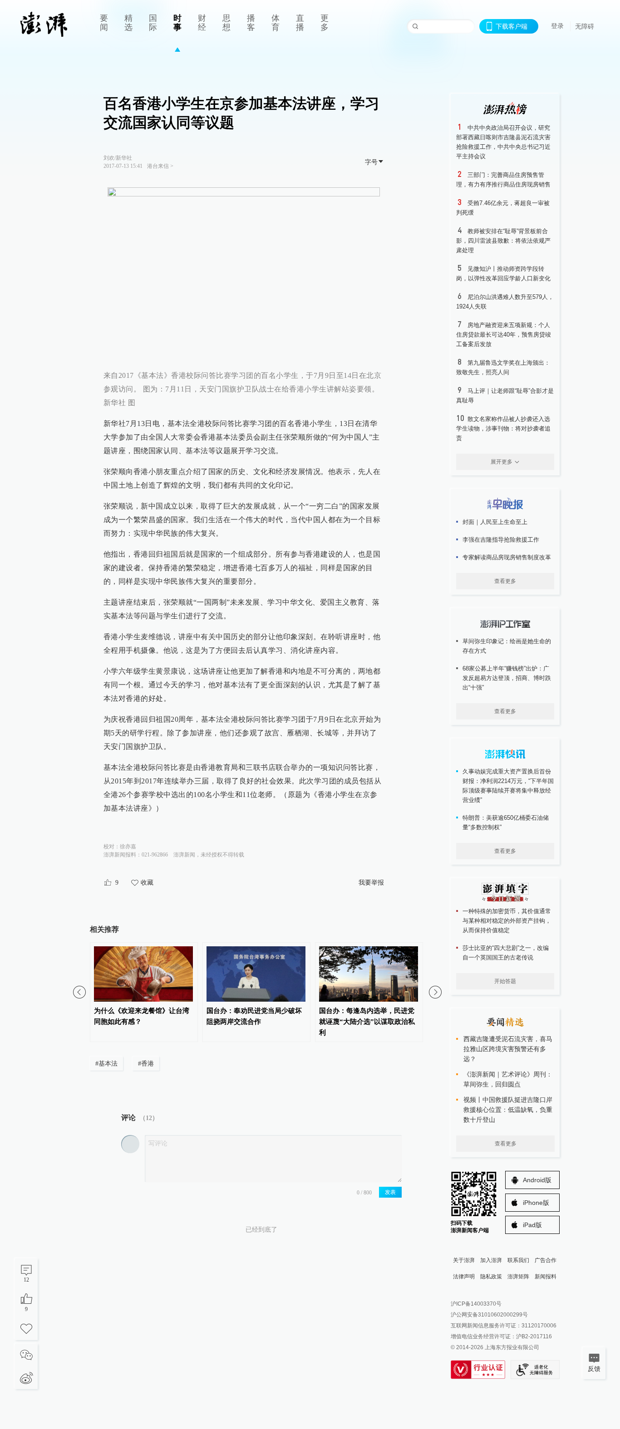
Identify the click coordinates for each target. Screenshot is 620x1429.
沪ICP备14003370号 (476, 1304)
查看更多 (505, 581)
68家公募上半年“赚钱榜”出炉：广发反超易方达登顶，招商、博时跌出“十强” (507, 678)
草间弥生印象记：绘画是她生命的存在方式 (507, 646)
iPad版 (532, 1224)
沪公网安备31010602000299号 (489, 1315)
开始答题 (505, 981)
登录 (557, 25)
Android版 (537, 1180)
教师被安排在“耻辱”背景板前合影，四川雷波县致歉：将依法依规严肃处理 (503, 241)
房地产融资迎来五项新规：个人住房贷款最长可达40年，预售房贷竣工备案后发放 (503, 334)
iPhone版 (536, 1202)
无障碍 (584, 26)
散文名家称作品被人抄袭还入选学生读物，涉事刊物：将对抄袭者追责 (503, 428)
